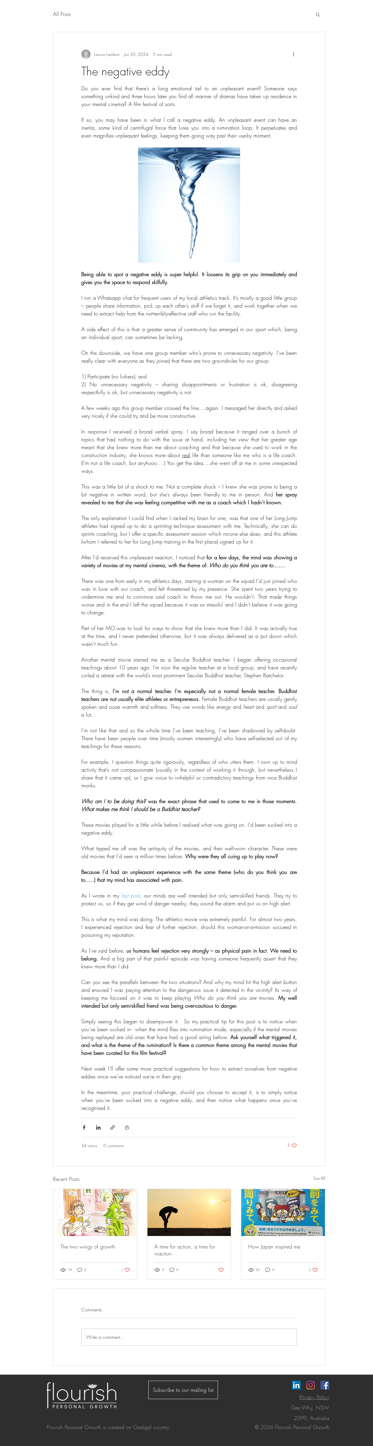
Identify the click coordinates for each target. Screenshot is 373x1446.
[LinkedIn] (296, 1385)
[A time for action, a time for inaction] (189, 1212)
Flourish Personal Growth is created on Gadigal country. (109, 1427)
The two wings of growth (87, 1246)
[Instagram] (310, 1385)
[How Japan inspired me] (283, 1212)
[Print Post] (127, 1127)
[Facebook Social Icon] (325, 1385)
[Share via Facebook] (84, 1127)
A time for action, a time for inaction (184, 1250)
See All (319, 1178)
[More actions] (293, 54)
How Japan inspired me (274, 1246)
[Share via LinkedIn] (98, 1127)
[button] (318, 14)
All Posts (62, 13)
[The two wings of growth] (95, 1212)
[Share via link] (112, 1127)
